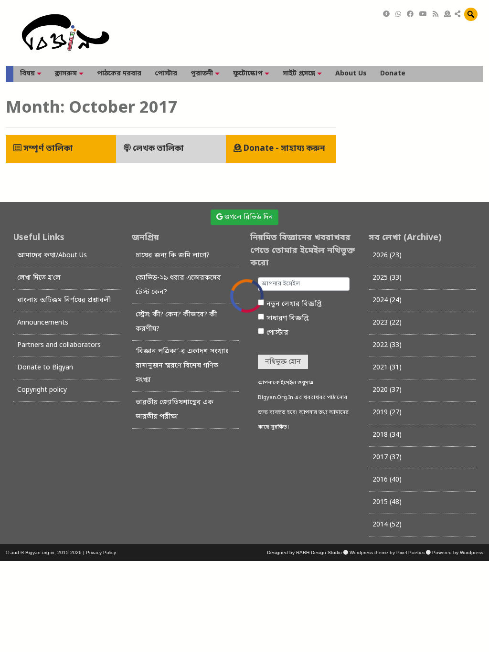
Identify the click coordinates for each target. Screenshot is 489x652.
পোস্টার (166, 73)
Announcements (42, 322)
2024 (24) (387, 300)
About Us (351, 73)
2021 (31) (387, 367)
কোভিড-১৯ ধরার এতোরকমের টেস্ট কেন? (178, 285)
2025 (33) (387, 278)
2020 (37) (387, 390)
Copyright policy (42, 390)
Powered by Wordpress (457, 552)
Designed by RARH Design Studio (304, 552)
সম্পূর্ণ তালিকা (47, 148)
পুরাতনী (202, 73)
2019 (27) (387, 412)
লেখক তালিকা (157, 148)
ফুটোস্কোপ (248, 73)
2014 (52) (387, 524)
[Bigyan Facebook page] (410, 14)
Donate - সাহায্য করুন (283, 148)
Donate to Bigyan (45, 367)
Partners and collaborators (59, 345)
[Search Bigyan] (471, 14)
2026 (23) (387, 255)
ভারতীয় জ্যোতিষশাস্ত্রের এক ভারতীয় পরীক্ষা (174, 409)
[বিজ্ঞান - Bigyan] (65, 33)
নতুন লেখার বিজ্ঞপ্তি (294, 304)
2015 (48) (387, 502)
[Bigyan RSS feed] (435, 14)
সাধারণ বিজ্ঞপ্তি (287, 318)
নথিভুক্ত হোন (283, 362)
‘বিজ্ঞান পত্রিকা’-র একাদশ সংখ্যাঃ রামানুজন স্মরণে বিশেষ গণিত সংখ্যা (182, 366)
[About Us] (386, 14)
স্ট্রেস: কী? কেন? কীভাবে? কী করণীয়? (176, 322)
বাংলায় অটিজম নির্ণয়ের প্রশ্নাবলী (64, 300)
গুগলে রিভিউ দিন (248, 217)
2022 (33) (387, 345)
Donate (392, 73)
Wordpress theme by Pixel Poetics (387, 552)
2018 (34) (387, 435)
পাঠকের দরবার (119, 73)
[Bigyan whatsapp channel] (398, 14)
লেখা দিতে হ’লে (39, 278)
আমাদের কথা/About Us (52, 255)
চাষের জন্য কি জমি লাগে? (173, 255)
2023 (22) (387, 322)
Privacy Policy (101, 552)
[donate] (447, 14)
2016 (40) (387, 479)
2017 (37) (387, 457)
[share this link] (457, 15)
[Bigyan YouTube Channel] (423, 14)
